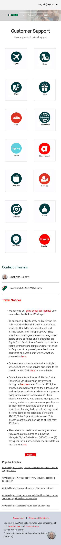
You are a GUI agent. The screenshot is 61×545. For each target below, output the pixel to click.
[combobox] (40, 15)
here (23, 356)
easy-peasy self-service (38, 310)
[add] (51, 535)
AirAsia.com (18, 518)
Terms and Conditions (39, 518)
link (25, 444)
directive (24, 384)
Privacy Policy (32, 526)
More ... (31, 454)
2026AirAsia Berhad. (14, 530)
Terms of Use (14, 526)
